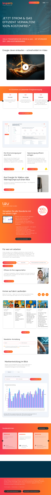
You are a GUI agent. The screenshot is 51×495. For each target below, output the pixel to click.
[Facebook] (47, 294)
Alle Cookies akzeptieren (12, 491)
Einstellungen (7, 487)
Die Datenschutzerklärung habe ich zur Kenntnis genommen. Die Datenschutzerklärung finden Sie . (17, 347)
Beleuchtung (9, 5)
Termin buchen (33, 2)
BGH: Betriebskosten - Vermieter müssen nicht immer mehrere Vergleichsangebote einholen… (19, 316)
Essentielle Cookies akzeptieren (31, 491)
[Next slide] (48, 101)
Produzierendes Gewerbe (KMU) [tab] (38, 262)
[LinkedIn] (39, 294)
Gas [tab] (19, 372)
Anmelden (7, 351)
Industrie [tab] (23, 262)
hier (18, 347)
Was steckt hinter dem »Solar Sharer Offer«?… (8, 314)
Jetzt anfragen (8, 169)
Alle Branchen (7, 265)
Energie (4, 5)
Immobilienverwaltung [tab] (9, 262)
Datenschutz (15, 487)
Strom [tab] (9, 372)
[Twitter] (43, 294)
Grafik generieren (34, 379)
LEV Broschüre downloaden (22, 239)
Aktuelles (6, 310)
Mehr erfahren (7, 281)
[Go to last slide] (3, 101)
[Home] (8, 3)
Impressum (21, 487)
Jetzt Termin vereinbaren (24, 113)
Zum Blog (24, 332)
